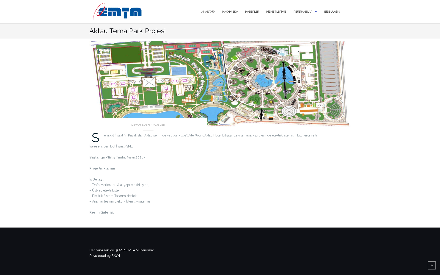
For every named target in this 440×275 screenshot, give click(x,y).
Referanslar (303, 11)
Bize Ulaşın (332, 11)
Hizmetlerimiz (276, 11)
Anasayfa (208, 11)
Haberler (252, 11)
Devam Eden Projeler (148, 124)
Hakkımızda (230, 11)
